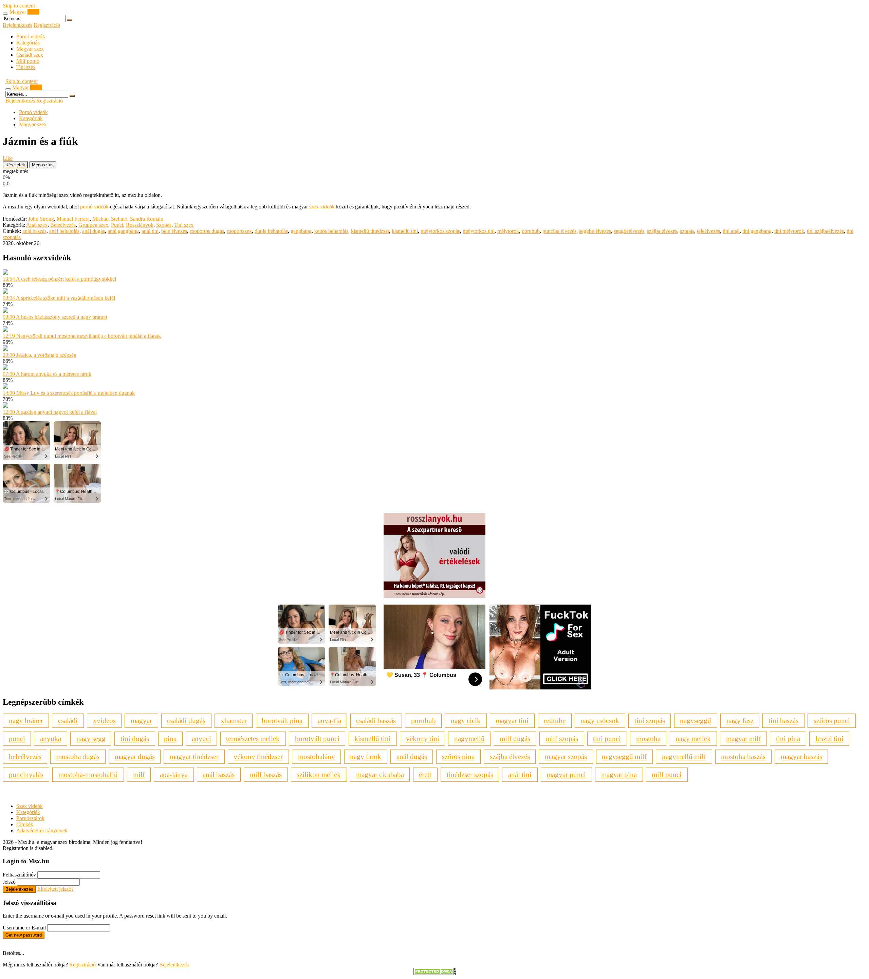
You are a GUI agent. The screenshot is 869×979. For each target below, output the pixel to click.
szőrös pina (458, 756)
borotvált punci (317, 738)
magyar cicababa (380, 774)
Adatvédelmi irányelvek (42, 830)
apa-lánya (174, 774)
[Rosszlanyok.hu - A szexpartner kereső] (434, 596)
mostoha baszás (743, 756)
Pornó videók (30, 36)
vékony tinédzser (258, 756)
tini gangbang (757, 231)
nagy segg (91, 738)
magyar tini (512, 720)
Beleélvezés (63, 225)
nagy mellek (693, 738)
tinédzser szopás (470, 774)
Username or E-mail (24, 927)
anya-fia (329, 720)
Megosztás (43, 164)
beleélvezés (25, 756)
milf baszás (266, 774)
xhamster (234, 720)
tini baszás (783, 720)
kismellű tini (405, 231)
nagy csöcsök (599, 720)
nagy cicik (466, 720)
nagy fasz (740, 720)
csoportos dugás (207, 231)
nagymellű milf (684, 756)
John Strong (41, 219)
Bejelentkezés (17, 25)
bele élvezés (174, 231)
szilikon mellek (319, 774)
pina (170, 738)
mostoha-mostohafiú (88, 774)
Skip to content (19, 5)
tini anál (731, 231)
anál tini (150, 231)
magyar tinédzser (194, 756)
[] (69, 20)
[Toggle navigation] (5, 14)
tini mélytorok (789, 231)
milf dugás (515, 738)
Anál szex (37, 225)
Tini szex (26, 67)
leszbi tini (829, 738)
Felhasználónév (19, 875)
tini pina (788, 738)
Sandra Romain (146, 219)
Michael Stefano (109, 219)
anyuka (50, 738)
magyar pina (619, 774)
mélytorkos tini (479, 231)
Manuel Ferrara (73, 219)
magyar (141, 720)
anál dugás (93, 231)
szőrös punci (832, 720)
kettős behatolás (331, 231)
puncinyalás (26, 774)
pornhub (531, 231)
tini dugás (135, 738)
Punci (117, 225)
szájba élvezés (662, 231)
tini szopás (649, 720)
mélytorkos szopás (440, 231)
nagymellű (469, 738)
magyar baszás (801, 756)
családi (68, 720)
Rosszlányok (139, 225)
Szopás (163, 225)
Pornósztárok (30, 818)
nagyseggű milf (624, 756)
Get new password (23, 935)
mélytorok (508, 231)
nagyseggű (695, 720)
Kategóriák (28, 42)
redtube (555, 720)
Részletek (15, 164)
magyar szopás (566, 756)
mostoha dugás (77, 756)
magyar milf (743, 738)
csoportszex (239, 231)
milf (139, 774)
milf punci (667, 774)
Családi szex (29, 55)
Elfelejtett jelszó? (55, 889)
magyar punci (566, 774)
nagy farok (365, 756)
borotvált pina (282, 720)
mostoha (648, 738)
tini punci (607, 738)
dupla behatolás (271, 231)
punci (17, 738)
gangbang (301, 231)
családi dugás (186, 720)
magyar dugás (135, 756)
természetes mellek (253, 738)
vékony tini (422, 738)
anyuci (201, 738)
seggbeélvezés (629, 231)
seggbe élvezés (595, 231)
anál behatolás (64, 231)
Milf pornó (27, 61)
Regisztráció (47, 25)
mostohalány (316, 756)
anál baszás (34, 231)
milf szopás (562, 738)
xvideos (104, 720)
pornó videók (94, 206)
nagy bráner (26, 720)
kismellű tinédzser (370, 231)
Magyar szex (30, 49)
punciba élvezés (559, 231)
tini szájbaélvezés (825, 231)
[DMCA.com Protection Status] (434, 973)
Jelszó (9, 882)
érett (425, 774)
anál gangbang (123, 231)
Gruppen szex (93, 225)
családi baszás (376, 720)
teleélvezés (708, 231)
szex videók (322, 206)
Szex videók (29, 806)
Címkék (24, 824)
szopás (687, 231)
